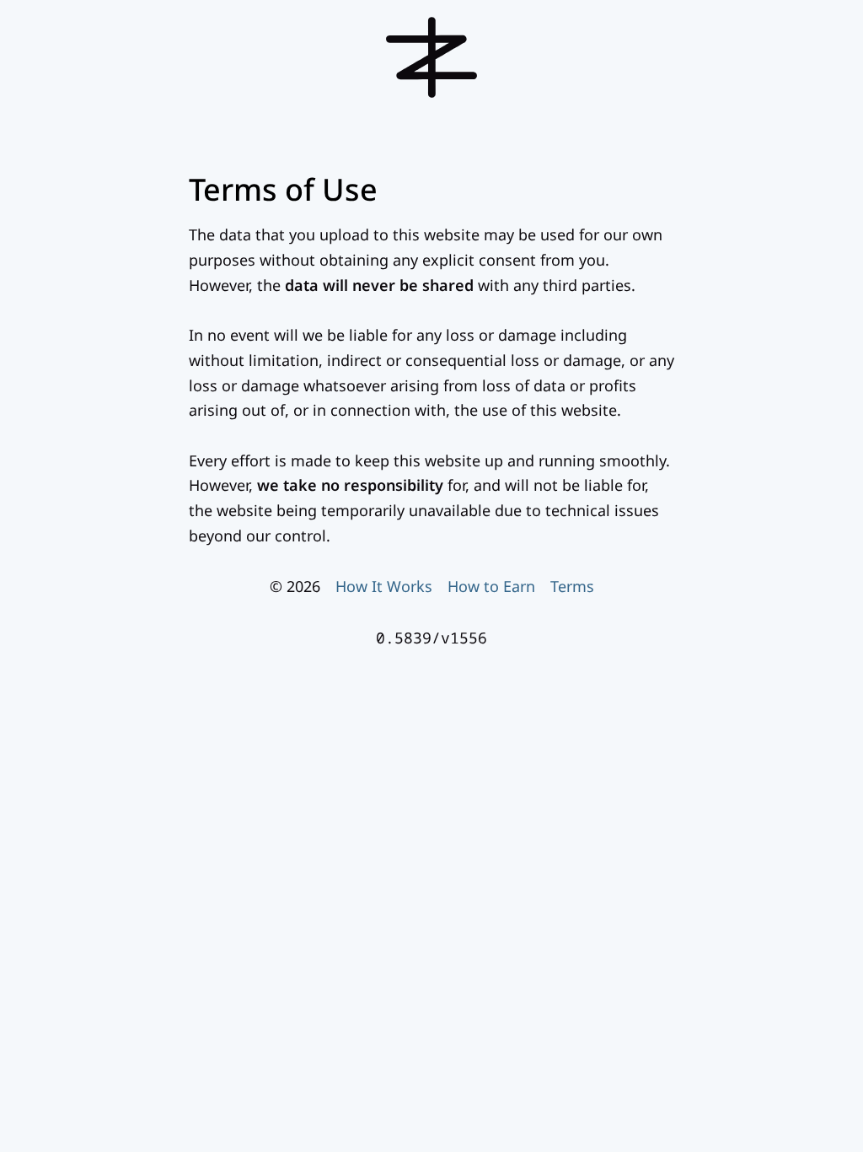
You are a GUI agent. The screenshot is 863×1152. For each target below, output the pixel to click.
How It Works (383, 586)
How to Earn (491, 586)
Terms (572, 586)
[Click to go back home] (431, 97)
